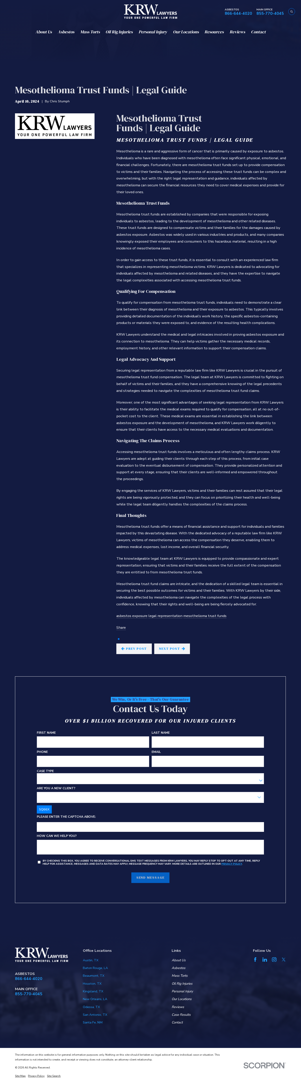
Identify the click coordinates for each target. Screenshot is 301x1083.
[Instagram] (274, 959)
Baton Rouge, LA (95, 968)
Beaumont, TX (93, 975)
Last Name (161, 733)
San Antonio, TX (95, 1014)
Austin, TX (90, 960)
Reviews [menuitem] (237, 32)
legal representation (165, 615)
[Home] (150, 11)
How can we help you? (57, 836)
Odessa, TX (91, 1007)
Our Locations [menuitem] (186, 32)
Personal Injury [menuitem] (153, 32)
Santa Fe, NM (92, 1022)
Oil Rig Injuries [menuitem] (119, 32)
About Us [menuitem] (43, 32)
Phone (42, 752)
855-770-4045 (270, 14)
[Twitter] (283, 959)
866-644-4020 (238, 14)
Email (156, 752)
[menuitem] (20, 1076)
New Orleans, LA (95, 999)
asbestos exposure (131, 615)
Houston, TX (92, 983)
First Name (46, 733)
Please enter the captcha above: (66, 817)
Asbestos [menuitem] (66, 32)
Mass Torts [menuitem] (90, 32)
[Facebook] (255, 959)
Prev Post (136, 648)
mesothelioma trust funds (205, 615)
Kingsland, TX (93, 991)
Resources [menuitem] (214, 32)
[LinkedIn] (264, 959)
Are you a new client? (56, 788)
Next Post (169, 648)
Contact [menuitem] (258, 32)
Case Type (45, 771)
